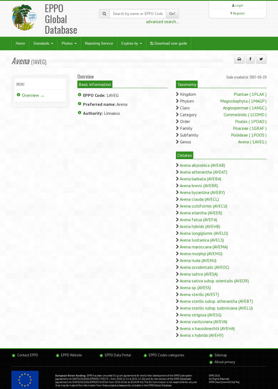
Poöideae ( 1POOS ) (249, 135)
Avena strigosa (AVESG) (201, 314)
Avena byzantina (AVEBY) (202, 192)
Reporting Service (99, 43)
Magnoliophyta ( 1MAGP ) (243, 101)
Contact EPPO (27, 355)
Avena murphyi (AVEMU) (201, 253)
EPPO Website (71, 355)
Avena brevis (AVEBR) (199, 185)
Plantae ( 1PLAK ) (250, 94)
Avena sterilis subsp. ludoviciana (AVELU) (216, 308)
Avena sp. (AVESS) (195, 287)
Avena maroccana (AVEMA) (204, 246)
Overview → (33, 95)
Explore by (130, 43)
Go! (172, 13)
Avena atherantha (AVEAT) (203, 172)
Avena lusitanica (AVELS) (202, 240)
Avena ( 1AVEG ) (252, 141)
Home (20, 43)
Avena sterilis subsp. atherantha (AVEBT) (216, 301)
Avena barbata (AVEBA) (200, 178)
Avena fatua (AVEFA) (198, 219)
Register (239, 13)
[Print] (239, 59)
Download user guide (170, 43)
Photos (68, 43)
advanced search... (162, 21)
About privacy (224, 362)
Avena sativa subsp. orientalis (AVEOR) (214, 280)
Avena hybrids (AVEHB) (200, 226)
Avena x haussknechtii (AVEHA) (207, 328)
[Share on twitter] (261, 59)
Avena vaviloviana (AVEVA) (203, 321)
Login (239, 5)
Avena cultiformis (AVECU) (203, 206)
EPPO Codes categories (166, 355)
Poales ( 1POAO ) (251, 121)
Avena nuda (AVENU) (198, 260)
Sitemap (220, 355)
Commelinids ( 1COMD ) (245, 114)
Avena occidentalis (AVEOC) (204, 267)
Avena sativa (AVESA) (199, 274)
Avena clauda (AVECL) (199, 199)
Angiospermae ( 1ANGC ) (245, 107)
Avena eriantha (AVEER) (201, 212)
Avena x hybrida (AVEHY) (201, 335)
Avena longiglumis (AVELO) (204, 233)
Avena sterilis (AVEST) (199, 294)
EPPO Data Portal (118, 355)
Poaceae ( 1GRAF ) (250, 128)
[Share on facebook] (250, 59)
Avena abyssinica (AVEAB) (202, 165)
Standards (41, 43)
